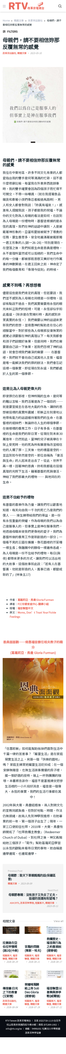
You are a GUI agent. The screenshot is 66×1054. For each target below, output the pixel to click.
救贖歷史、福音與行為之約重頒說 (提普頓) (54, 944)
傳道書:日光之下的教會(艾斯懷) (10, 992)
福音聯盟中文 (25, 608)
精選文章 (19, 20)
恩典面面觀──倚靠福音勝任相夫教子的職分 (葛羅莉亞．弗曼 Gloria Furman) (33, 647)
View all (58, 921)
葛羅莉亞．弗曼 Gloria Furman (36, 600)
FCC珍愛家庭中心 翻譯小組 (33, 604)
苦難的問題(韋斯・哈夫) (33, 948)
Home (6, 20)
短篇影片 (7, 955)
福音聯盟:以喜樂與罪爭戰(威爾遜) (54, 992)
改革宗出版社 (35, 20)
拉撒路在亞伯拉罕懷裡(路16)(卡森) (10, 946)
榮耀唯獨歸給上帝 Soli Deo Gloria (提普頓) (32, 990)
